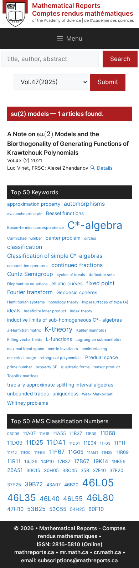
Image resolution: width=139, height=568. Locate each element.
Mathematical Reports (66, 5)
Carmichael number (24, 238)
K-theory (59, 329)
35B (85, 470)
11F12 (12, 452)
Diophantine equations (27, 284)
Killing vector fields (24, 339)
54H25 (77, 509)
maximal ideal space (25, 349)
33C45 (69, 470)
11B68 (107, 433)
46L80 (100, 497)
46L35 (21, 497)
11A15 (44, 433)
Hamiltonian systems (26, 302)
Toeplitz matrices (22, 376)
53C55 (57, 509)
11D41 (56, 442)
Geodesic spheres (76, 292)
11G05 (75, 452)
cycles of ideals (71, 274)
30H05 (51, 470)
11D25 (34, 442)
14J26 (30, 461)
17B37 (63, 461)
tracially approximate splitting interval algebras (60, 385)
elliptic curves (67, 283)
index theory (81, 311)
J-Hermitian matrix (24, 330)
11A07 (29, 433)
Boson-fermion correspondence (35, 227)
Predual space (101, 357)
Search (120, 58)
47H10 (15, 509)
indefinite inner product (45, 311)
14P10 (47, 461)
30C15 (33, 470)
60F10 (96, 509)
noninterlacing (94, 349)
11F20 (25, 452)
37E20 (116, 470)
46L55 (73, 498)
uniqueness (65, 393)
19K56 (118, 461)
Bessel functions (65, 213)
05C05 (13, 433)
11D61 (74, 443)
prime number (19, 367)
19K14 (100, 461)
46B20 (71, 484)
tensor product (106, 367)
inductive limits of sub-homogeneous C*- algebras (64, 320)
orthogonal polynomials (61, 357)
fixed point (100, 283)
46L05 (98, 482)
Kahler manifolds (91, 330)
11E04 (89, 443)
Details (105, 168)
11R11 (14, 461)
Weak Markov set (97, 394)
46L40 (50, 498)
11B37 (76, 433)
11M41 (92, 452)
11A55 (59, 433)
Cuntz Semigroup (30, 274)
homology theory (63, 302)
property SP (46, 367)
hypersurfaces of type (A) (105, 302)
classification (24, 247)
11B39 (91, 433)
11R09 (122, 452)
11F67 (56, 451)
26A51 (15, 470)
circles (90, 238)
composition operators (27, 265)
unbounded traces (28, 393)
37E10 (99, 470)
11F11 (119, 443)
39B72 (34, 484)
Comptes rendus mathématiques (82, 13)
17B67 (81, 461)
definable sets (102, 274)
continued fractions (77, 265)
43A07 (53, 484)
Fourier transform (30, 292)
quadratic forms (75, 367)
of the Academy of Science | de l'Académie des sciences (83, 20)
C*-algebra (95, 225)
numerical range (21, 357)
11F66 (39, 452)
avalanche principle (24, 213)
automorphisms (84, 203)
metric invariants (63, 349)
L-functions (59, 339)
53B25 (36, 508)
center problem (63, 238)
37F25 (14, 484)
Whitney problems (27, 403)
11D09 (14, 442)
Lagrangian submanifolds (99, 339)
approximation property (33, 204)
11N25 (107, 452)
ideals (13, 310)
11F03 (105, 443)
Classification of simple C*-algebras (54, 255)
